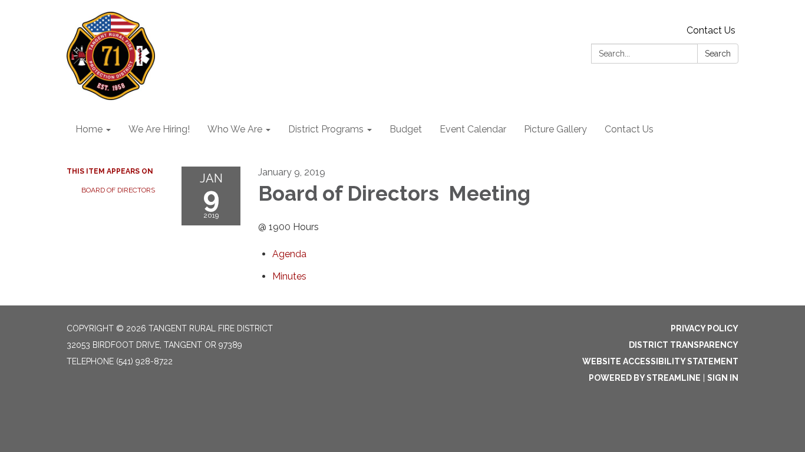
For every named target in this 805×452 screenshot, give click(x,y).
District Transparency (683, 345)
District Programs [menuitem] (326, 129)
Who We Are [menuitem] (234, 129)
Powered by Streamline (645, 378)
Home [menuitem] (89, 129)
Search (718, 53)
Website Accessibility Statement (660, 361)
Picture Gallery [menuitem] (555, 129)
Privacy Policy (704, 328)
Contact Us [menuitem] (629, 129)
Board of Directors (119, 190)
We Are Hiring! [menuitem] (159, 129)
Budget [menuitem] (406, 129)
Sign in (722, 378)
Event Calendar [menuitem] (473, 129)
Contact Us (711, 30)
